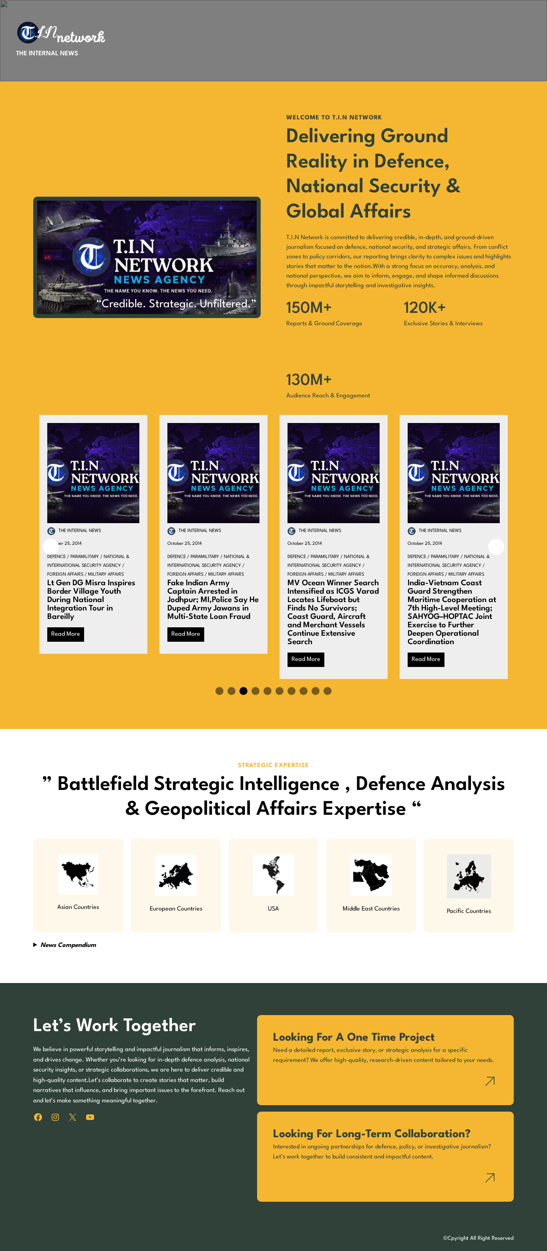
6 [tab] (280, 691)
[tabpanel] (93, 534)
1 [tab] (219, 691)
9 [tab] (316, 691)
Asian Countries (78, 908)
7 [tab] (292, 691)
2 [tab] (231, 691)
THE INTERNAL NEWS (47, 53)
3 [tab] (243, 691)
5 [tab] (267, 691)
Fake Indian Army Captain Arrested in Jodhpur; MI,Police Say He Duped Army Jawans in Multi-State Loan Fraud (213, 600)
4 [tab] (255, 691)
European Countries (176, 909)
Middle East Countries (371, 909)
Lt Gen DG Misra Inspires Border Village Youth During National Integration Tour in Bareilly (91, 600)
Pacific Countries (469, 912)
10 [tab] (328, 691)
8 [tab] (304, 691)
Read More (65, 634)
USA (273, 909)
